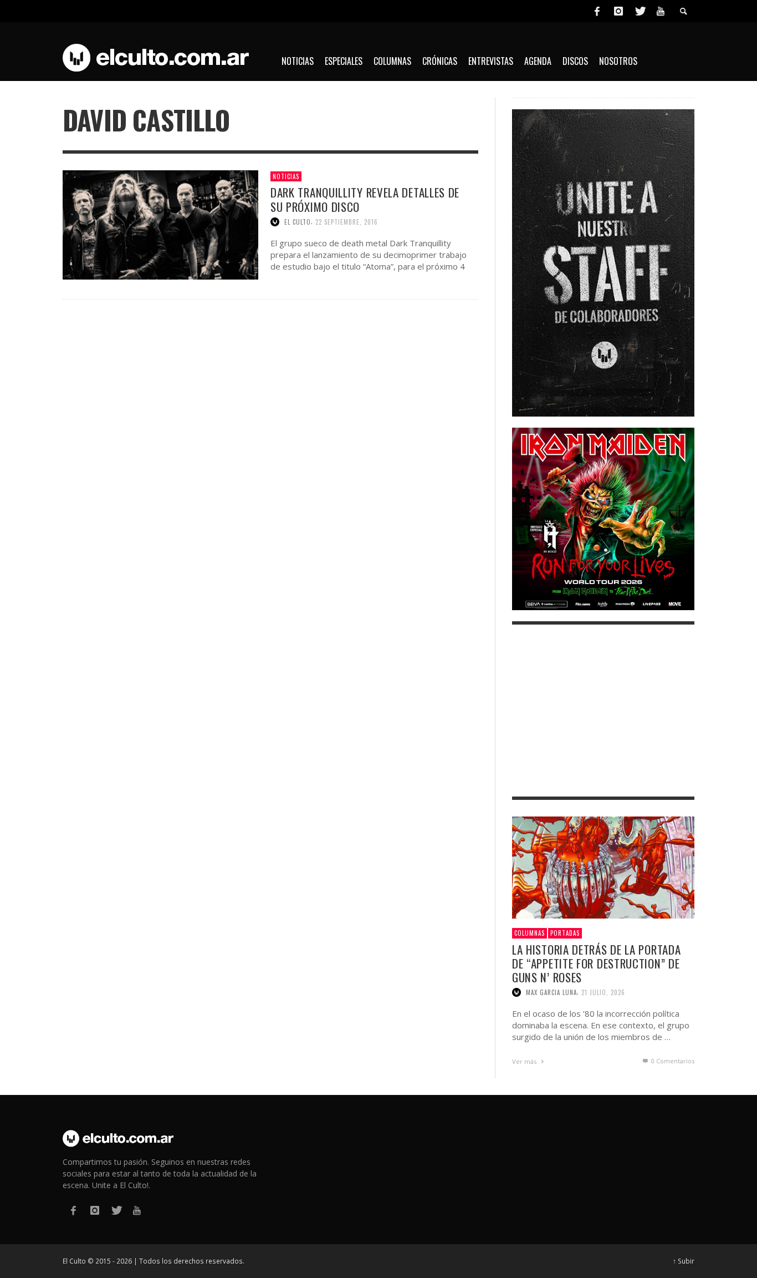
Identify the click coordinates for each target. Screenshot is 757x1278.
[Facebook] (596, 11)
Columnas (529, 933)
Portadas (565, 933)
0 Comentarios (671, 1061)
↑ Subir (683, 1260)
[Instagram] (618, 11)
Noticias (286, 176)
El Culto (297, 221)
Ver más (525, 1061)
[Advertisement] (603, 710)
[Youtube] (660, 11)
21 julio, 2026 (603, 992)
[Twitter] (639, 11)
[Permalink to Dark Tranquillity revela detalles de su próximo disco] (160, 224)
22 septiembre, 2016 (346, 221)
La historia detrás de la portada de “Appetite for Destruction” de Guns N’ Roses (596, 963)
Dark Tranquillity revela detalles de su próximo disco (364, 199)
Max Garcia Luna (551, 992)
